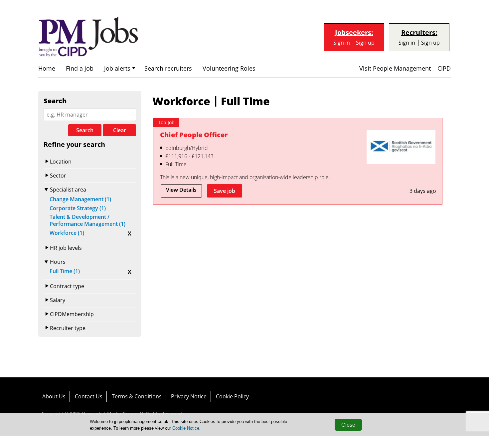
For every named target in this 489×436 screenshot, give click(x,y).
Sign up (365, 43)
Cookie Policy (232, 396)
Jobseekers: (354, 33)
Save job (224, 191)
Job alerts (117, 68)
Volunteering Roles (229, 68)
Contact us (88, 396)
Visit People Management (395, 68)
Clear (119, 130)
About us (54, 396)
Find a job (79, 68)
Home (46, 68)
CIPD (444, 68)
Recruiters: (419, 33)
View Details (181, 190)
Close (348, 425)
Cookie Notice (185, 428)
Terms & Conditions (137, 396)
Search (84, 130)
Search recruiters (168, 68)
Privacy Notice (189, 396)
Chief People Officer (194, 134)
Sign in (341, 43)
